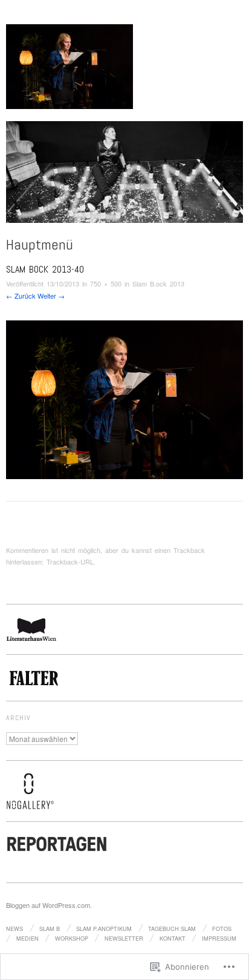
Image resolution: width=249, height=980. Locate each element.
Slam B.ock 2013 (158, 283)
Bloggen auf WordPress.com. (49, 905)
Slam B (49, 928)
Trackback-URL (70, 561)
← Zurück (21, 295)
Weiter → (51, 295)
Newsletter (124, 938)
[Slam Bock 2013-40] (124, 398)
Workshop (71, 938)
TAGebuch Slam (172, 928)
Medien (27, 938)
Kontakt (173, 938)
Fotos (221, 928)
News (14, 928)
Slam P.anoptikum (104, 928)
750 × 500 (105, 283)
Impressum (219, 938)
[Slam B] (124, 176)
